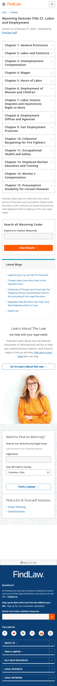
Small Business (16, 511)
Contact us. (12, 596)
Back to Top (30, 562)
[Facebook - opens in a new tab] (4, 633)
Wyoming (14, 12)
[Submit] (52, 617)
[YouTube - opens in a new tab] (13, 633)
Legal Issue (12, 453)
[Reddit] (41, 633)
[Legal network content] (52, 678)
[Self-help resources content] (52, 660)
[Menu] (3, 4)
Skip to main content (28, 3)
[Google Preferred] (50, 633)
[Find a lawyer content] (52, 652)
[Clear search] (48, 472)
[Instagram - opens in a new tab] (32, 633)
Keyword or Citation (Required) (20, 230)
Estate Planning (17, 507)
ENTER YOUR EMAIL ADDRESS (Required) (20, 611)
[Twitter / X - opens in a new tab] (23, 633)
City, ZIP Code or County (18, 466)
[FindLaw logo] (15, 4)
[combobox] (28, 459)
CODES (4, 12)
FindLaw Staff (9, 32)
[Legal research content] (52, 669)
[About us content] (52, 643)
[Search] (52, 4)
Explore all (13, 310)
